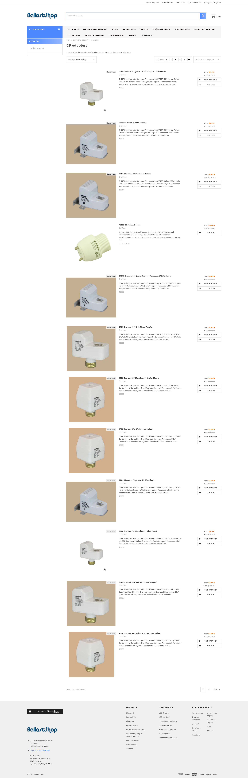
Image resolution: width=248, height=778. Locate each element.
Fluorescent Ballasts (95, 29)
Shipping (130, 713)
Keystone (196, 735)
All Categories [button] (37, 29)
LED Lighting (73, 35)
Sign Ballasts (182, 29)
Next (216, 689)
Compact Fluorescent (168, 738)
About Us (130, 721)
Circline (144, 29)
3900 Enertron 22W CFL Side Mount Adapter (138, 582)
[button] (97, 713)
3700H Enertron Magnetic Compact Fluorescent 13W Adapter (145, 276)
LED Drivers (73, 29)
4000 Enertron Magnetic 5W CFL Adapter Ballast (139, 633)
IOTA (209, 727)
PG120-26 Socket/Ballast (129, 225)
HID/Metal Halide (162, 29)
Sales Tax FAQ (131, 744)
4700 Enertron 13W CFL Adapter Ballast (135, 429)
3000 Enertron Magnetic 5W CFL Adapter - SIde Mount (142, 72)
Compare (211, 84)
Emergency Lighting (204, 29)
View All (210, 731)
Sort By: (71, 59)
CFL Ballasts (129, 29)
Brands (133, 35)
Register (217, 2)
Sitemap (129, 749)
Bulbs (114, 29)
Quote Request (152, 2)
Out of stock (210, 79)
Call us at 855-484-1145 (40, 750)
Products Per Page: (203, 59)
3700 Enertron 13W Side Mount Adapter (136, 327)
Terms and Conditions (135, 729)
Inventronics (197, 713)
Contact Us (180, 2)
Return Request (132, 740)
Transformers (116, 35)
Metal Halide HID (166, 725)
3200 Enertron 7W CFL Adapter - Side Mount (138, 531)
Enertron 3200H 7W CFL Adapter (132, 123)
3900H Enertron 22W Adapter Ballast (135, 174)
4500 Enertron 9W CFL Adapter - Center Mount (139, 378)
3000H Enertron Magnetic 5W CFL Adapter (137, 480)
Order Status (167, 2)
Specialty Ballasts (94, 35)
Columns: (160, 59)
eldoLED (195, 724)
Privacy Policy (132, 725)
